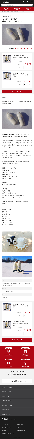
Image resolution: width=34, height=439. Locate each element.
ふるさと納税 (20, 424)
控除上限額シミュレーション (9, 405)
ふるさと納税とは (6, 400)
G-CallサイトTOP (13, 419)
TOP (2, 11)
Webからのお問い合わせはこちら (17, 381)
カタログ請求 (5, 409)
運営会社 (4, 430)
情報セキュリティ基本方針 (8, 433)
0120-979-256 (18, 374)
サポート (19, 427)
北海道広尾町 (6, 11)
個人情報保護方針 (21, 430)
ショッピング (5, 424)
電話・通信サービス (6, 427)
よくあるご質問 (6, 414)
